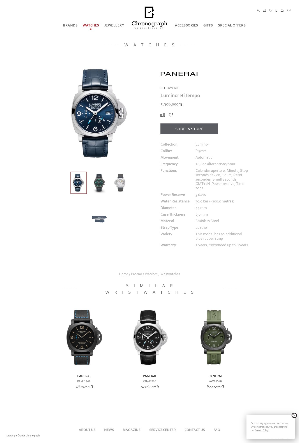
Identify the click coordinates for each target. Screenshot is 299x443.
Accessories (186, 25)
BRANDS (70, 25)
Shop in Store (189, 129)
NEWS (109, 430)
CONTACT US (195, 430)
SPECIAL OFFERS (232, 25)
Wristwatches (170, 274)
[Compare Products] (162, 115)
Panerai (136, 274)
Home (123, 274)
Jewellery (114, 25)
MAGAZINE (132, 430)
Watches (91, 25)
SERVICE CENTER (162, 430)
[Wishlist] (171, 115)
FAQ (217, 430)
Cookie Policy (262, 430)
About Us (87, 430)
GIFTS (208, 25)
